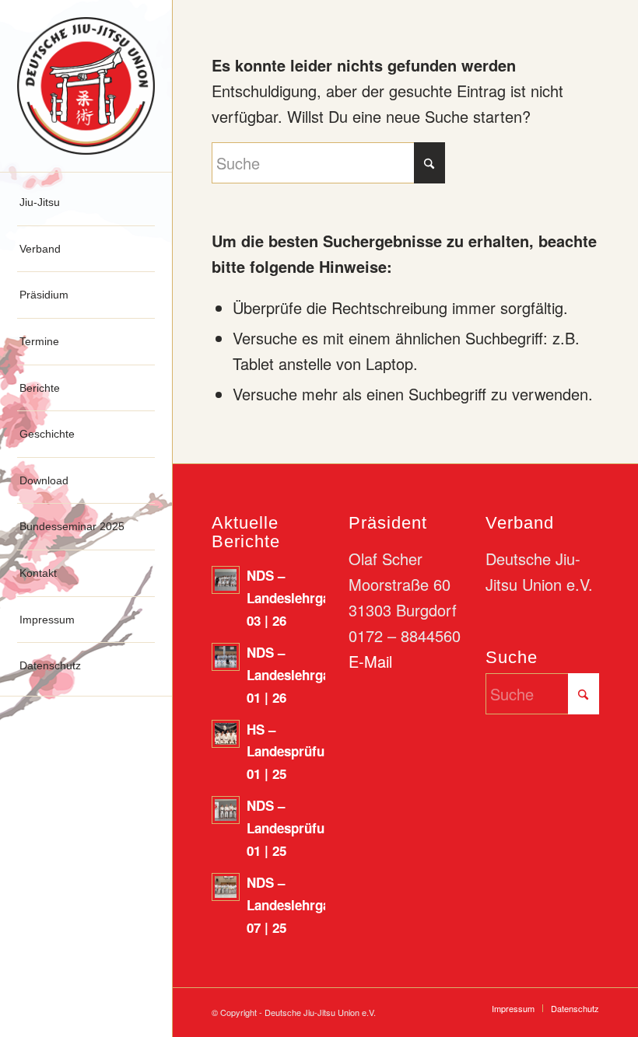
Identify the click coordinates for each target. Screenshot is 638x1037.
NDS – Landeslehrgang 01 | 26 (296, 675)
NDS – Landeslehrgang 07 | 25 (296, 905)
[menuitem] (86, 203)
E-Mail (370, 661)
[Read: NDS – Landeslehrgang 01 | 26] (226, 657)
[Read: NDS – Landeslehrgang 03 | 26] (226, 580)
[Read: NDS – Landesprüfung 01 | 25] (226, 810)
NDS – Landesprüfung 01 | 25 (293, 828)
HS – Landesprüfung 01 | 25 (293, 752)
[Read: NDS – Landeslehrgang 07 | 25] (226, 887)
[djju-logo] (86, 86)
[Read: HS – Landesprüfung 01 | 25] (226, 734)
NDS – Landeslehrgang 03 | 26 (296, 598)
